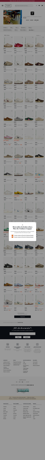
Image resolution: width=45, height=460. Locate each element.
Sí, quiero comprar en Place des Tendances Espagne (23, 235)
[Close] (35, 223)
